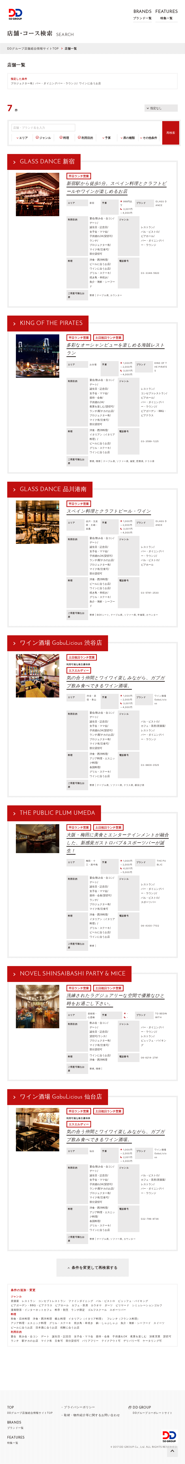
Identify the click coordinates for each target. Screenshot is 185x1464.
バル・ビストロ (105, 1300)
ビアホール (62, 1305)
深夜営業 (154, 1336)
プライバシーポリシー (79, 1407)
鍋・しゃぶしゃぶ (107, 1322)
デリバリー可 (131, 1340)
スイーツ (159, 1322)
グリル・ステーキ (60, 1322)
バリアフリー (90, 1340)
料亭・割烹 (61, 1309)
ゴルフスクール (97, 1309)
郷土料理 (60, 1318)
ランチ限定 (78, 1309)
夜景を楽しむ (138, 1336)
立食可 (59, 1340)
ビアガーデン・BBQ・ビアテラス (31, 1305)
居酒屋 (15, 1300)
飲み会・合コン (28, 1336)
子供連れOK (119, 1336)
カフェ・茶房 (80, 1305)
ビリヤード (122, 1305)
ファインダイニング (80, 1300)
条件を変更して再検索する (95, 1267)
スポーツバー (118, 1309)
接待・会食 (103, 1336)
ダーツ (109, 1305)
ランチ (15, 1340)
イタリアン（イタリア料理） (86, 1318)
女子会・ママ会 (83, 1336)
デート (45, 1336)
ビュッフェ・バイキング (133, 1300)
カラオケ (96, 1305)
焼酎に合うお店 (69, 1327)
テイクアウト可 (111, 1340)
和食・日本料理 (20, 1318)
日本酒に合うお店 (47, 1327)
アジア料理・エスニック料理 (29, 1322)
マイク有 (46, 1340)
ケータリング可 (152, 1340)
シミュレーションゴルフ (147, 1305)
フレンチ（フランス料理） (123, 1318)
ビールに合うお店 (22, 1327)
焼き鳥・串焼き (83, 1322)
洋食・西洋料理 (42, 1318)
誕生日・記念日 (61, 1336)
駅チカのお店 (30, 1340)
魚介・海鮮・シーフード (136, 1322)
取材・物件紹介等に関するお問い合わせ (92, 1415)
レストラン (29, 1300)
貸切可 (167, 1336)
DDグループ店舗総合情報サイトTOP (33, 48)
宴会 (13, 1336)
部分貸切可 (72, 1340)
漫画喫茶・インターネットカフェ (31, 1309)
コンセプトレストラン (52, 1300)
